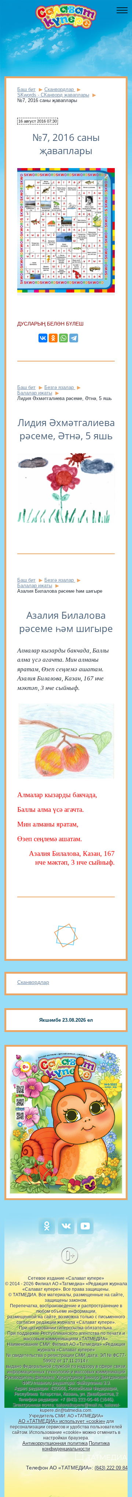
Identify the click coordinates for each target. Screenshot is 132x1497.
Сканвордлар (33, 982)
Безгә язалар (59, 387)
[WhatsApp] (63, 338)
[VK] (66, 1232)
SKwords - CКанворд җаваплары (53, 95)
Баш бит (26, 89)
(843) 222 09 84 (111, 1468)
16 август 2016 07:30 (37, 121)
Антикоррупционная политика (55, 1443)
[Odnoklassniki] (46, 1232)
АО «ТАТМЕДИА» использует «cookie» (61, 1421)
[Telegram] (73, 338)
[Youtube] (85, 1232)
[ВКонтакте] (42, 338)
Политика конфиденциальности (76, 1445)
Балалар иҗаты (34, 393)
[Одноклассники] (53, 338)
